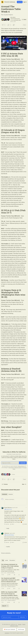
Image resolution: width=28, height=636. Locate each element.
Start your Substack (10, 629)
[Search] (25, 560)
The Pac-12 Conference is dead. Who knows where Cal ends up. (10, 570)
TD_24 (11, 20)
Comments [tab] (4, 494)
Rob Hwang (12, 17)
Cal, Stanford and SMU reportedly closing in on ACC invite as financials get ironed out (10, 579)
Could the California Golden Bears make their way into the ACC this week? (9, 584)
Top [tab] (3, 560)
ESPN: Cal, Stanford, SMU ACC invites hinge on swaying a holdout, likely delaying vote (9, 593)
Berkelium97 (18, 20)
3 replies (8, 546)
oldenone (6, 533)
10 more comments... (6, 553)
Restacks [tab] (11, 494)
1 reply (7, 528)
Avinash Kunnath (11, 572)
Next (23, 484)
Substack (7, 633)
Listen (24, 19)
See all (4, 605)
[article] (14, 569)
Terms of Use (21, 466)
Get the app (21, 629)
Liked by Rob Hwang (10, 534)
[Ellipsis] (26, 507)
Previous (6, 484)
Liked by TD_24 (9, 509)
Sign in (25, 2)
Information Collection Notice (15, 467)
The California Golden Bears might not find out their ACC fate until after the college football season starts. (10, 598)
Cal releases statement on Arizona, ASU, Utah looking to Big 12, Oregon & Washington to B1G (10, 566)
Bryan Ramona (8, 507)
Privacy (19, 624)
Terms (23, 624)
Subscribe (19, 2)
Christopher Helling (15, 18)
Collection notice (14, 625)
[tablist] (7, 494)
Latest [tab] (6, 560)
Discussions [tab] (12, 560)
